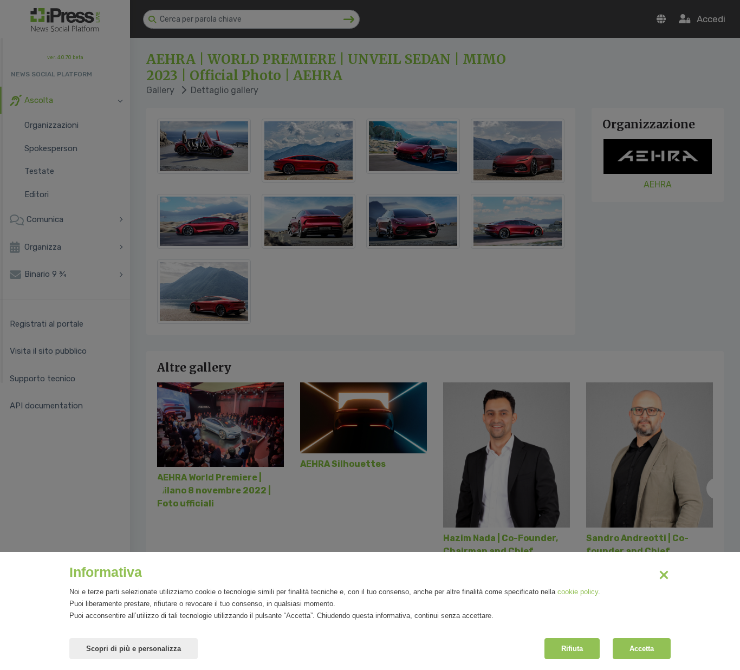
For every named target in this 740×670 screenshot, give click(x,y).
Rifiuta (572, 649)
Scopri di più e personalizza (133, 649)
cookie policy (577, 592)
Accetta (641, 649)
